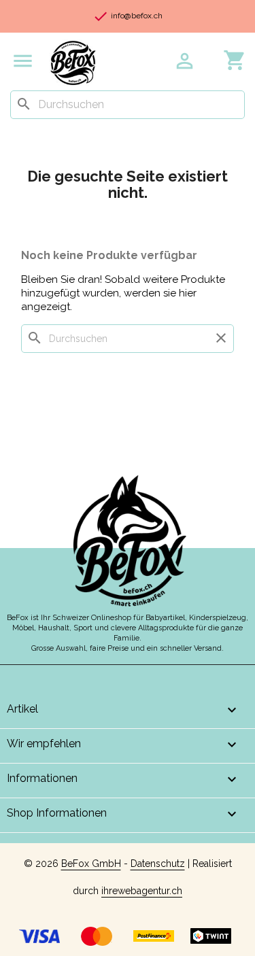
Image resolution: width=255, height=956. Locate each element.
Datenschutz (158, 863)
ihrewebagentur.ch (141, 890)
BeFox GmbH (91, 863)
